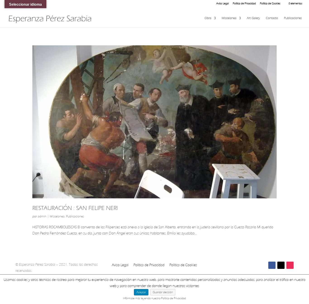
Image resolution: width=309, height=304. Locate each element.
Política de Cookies (270, 3)
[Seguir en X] (281, 265)
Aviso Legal (222, 3)
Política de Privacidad (244, 3)
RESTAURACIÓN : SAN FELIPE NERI (75, 208)
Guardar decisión (163, 292)
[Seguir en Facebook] (272, 265)
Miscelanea (229, 18)
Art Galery (253, 18)
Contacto (272, 18)
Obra (207, 18)
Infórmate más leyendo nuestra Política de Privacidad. (154, 298)
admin (42, 216)
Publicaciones (293, 18)
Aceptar (141, 292)
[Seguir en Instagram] (290, 265)
